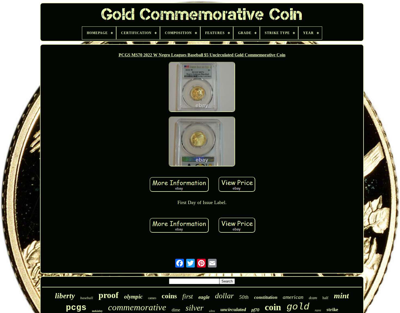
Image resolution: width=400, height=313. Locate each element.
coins (169, 296)
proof (109, 295)
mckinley (97, 310)
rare (318, 310)
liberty (65, 296)
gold (298, 307)
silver (195, 307)
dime (176, 310)
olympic (133, 296)
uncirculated (233, 309)
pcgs (76, 307)
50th (244, 297)
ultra (212, 310)
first (187, 296)
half (325, 298)
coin (273, 307)
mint (341, 295)
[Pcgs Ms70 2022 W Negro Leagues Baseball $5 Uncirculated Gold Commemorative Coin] (202, 87)
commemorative (137, 307)
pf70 (255, 310)
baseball (86, 298)
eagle (204, 297)
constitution (265, 297)
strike (332, 309)
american (293, 297)
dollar (224, 295)
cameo (152, 298)
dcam (313, 298)
